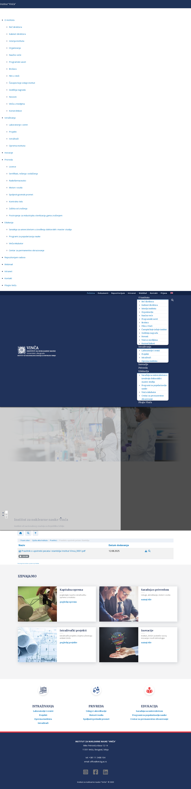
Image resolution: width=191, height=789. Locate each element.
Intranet (8, 271)
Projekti (12, 131)
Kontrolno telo (16, 201)
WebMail (143, 293)
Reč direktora (15, 27)
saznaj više (146, 599)
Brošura (12, 68)
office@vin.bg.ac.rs (98, 761)
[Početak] (20, 533)
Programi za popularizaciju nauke (24, 236)
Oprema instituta (17, 145)
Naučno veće (15, 54)
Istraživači (14, 138)
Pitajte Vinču (10, 285)
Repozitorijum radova (14, 257)
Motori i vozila (15, 187)
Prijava (164, 293)
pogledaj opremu (68, 602)
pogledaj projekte (68, 642)
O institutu (9, 20)
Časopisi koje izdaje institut (22, 82)
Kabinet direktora (17, 34)
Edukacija (8, 222)
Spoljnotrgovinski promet (21, 194)
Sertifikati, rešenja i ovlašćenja (23, 173)
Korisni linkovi (15, 110)
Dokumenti (103, 293)
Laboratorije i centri (18, 124)
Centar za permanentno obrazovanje (26, 250)
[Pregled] (149, 550)
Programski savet (17, 61)
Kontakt (8, 278)
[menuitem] (145, 297)
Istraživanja (10, 117)
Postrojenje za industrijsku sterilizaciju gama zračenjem (35, 215)
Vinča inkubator (16, 243)
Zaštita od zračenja (18, 208)
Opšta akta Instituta (40, 540)
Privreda (8, 159)
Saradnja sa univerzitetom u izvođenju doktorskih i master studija (40, 229)
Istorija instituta (16, 41)
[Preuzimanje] (146, 550)
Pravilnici (53, 540)
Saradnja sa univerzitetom (149, 711)
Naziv (22, 545)
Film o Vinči (14, 75)
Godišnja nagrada (17, 89)
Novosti (12, 96)
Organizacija (15, 47)
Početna (91, 293)
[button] (171, 300)
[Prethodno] (35, 533)
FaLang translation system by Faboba (28, 563)
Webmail (8, 264)
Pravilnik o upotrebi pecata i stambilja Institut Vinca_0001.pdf (53, 550)
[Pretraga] (28, 533)
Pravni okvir (25, 540)
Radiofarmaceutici (17, 180)
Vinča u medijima (17, 103)
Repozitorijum (118, 293)
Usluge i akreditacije (96, 711)
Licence (12, 166)
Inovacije (8, 152)
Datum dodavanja (119, 545)
